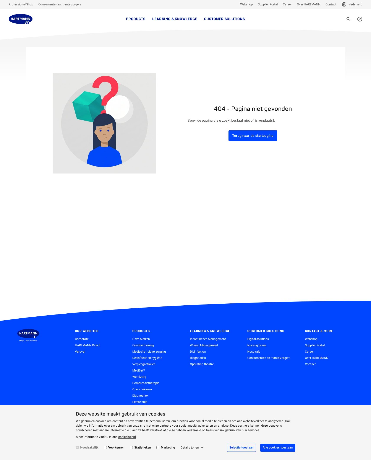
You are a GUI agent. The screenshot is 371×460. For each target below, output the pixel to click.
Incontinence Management (208, 339)
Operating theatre (202, 364)
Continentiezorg (143, 345)
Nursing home (256, 345)
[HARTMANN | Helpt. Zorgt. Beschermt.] (20, 19)
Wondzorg (139, 376)
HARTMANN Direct (87, 345)
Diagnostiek (140, 395)
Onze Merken (141, 339)
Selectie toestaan (241, 447)
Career (287, 4)
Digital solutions (258, 339)
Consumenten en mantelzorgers (59, 4)
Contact (331, 4)
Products (135, 19)
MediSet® (138, 370)
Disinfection (198, 351)
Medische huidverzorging (149, 351)
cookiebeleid (127, 437)
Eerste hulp (139, 402)
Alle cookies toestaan (278, 447)
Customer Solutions (224, 19)
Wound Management (204, 345)
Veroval (80, 351)
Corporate (82, 339)
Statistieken (142, 447)
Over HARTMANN (308, 4)
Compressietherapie (145, 383)
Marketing (168, 447)
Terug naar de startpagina (253, 136)
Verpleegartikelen (144, 364)
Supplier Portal (268, 4)
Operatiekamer (142, 389)
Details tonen (189, 447)
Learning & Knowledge (174, 19)
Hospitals (253, 351)
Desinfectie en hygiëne (147, 358)
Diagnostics (198, 358)
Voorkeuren (116, 447)
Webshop (246, 4)
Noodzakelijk (89, 447)
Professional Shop (21, 4)
